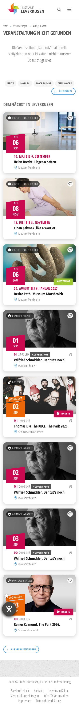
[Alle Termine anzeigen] (70, 354)
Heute (10, 83)
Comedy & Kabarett (22, 316)
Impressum (24, 700)
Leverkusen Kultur (58, 690)
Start (5, 26)
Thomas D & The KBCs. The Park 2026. (41, 425)
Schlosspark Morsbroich (30, 432)
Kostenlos (63, 281)
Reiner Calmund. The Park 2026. (37, 624)
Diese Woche (65, 83)
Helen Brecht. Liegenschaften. (35, 161)
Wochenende (43, 83)
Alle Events (65, 91)
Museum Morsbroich (29, 167)
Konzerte (17, 382)
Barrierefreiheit (20, 690)
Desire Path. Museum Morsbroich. (39, 293)
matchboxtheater (27, 365)
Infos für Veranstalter (56, 695)
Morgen (24, 83)
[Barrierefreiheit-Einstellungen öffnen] (9, 609)
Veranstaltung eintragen (25, 695)
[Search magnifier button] (59, 9)
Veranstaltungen (20, 26)
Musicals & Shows (22, 580)
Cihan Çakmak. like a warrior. (35, 227)
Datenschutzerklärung (48, 700)
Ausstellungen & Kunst (25, 118)
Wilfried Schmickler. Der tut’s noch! (40, 359)
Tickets (65, 413)
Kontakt (38, 690)
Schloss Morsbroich (28, 630)
